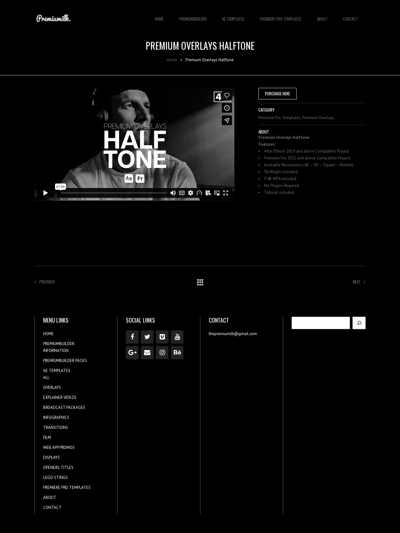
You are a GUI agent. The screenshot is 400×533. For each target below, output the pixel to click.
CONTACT (350, 19)
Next (357, 282)
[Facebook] (132, 337)
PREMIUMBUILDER (193, 19)
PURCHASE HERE (277, 93)
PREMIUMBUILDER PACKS (65, 360)
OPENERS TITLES (58, 467)
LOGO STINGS (55, 477)
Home (172, 60)
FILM (47, 437)
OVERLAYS (52, 387)
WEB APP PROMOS (59, 447)
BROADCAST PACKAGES (64, 407)
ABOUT (322, 19)
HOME (159, 19)
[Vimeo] (162, 337)
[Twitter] (147, 337)
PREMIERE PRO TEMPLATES (280, 19)
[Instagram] (162, 352)
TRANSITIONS (55, 427)
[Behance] (177, 352)
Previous (47, 282)
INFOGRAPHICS (56, 417)
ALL (46, 377)
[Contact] (147, 352)
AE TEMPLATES (233, 19)
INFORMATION (55, 350)
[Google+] (132, 352)
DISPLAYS (51, 457)
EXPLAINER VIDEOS (60, 397)
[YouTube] (177, 337)
